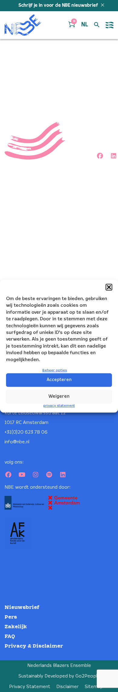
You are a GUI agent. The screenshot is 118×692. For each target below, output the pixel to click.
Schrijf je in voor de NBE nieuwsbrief (58, 5)
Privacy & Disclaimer (34, 646)
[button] (109, 287)
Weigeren (59, 396)
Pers (11, 617)
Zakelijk (16, 627)
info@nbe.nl (17, 442)
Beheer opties (54, 370)
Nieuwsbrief (22, 607)
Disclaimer (67, 686)
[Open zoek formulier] (97, 25)
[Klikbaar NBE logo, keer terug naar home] (23, 25)
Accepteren (59, 380)
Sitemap (94, 686)
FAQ (10, 636)
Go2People (87, 676)
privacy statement (59, 405)
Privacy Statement (29, 686)
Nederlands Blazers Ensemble (59, 665)
